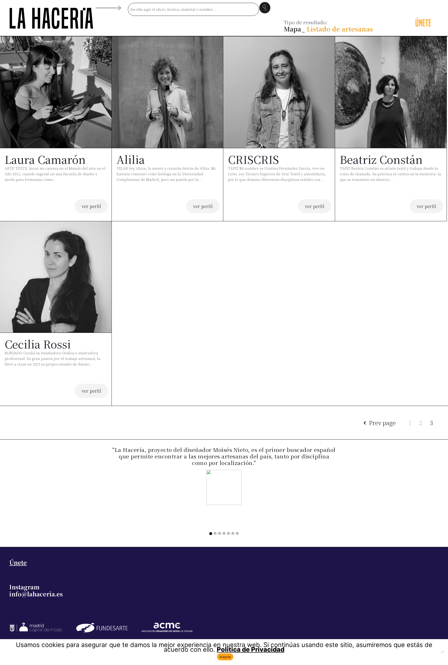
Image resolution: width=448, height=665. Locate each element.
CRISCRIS (253, 159)
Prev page (382, 422)
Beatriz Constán (381, 159)
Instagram (24, 587)
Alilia (130, 159)
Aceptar (225, 657)
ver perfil (91, 206)
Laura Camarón (45, 159)
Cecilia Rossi (38, 344)
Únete (18, 562)
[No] (442, 652)
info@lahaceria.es (36, 594)
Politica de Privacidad (250, 649)
